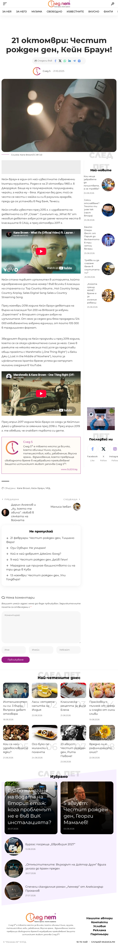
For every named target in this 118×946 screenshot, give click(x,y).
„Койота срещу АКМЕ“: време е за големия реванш (92, 293)
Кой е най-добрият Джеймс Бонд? (35, 553)
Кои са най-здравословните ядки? (15, 748)
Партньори (99, 934)
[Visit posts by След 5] (36, 71)
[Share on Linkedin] (69, 60)
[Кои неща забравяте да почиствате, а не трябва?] (108, 184)
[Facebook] (92, 453)
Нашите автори (99, 918)
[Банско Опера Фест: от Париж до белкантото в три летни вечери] (108, 240)
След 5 (46, 71)
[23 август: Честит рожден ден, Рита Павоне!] (73, 732)
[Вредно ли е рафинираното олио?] (102, 732)
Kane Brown (26, 154)
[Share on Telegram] (74, 60)
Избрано (59, 776)
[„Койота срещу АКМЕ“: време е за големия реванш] (108, 295)
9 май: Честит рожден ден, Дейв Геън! (39, 559)
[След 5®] (59, 4)
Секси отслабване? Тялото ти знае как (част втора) (91, 208)
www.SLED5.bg (69, 469)
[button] (5, 4)
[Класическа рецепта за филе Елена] (73, 690)
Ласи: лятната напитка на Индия (43, 705)
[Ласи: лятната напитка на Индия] (44, 690)
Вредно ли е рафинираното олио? (100, 748)
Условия (99, 926)
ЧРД (47, 488)
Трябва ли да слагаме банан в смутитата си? (92, 266)
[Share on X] (60, 60)
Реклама (99, 930)
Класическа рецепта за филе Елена (73, 705)
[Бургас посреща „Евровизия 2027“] (14, 846)
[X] (103, 453)
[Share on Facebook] (55, 60)
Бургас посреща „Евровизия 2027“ (50, 844)
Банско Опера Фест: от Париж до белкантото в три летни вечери (91, 238)
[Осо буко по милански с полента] (44, 732)
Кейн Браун (37, 488)
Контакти (99, 922)
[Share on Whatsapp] (65, 60)
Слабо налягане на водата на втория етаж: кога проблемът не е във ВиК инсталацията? (29, 806)
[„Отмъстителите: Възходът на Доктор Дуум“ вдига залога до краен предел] (14, 868)
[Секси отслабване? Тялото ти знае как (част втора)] (108, 210)
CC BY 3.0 (37, 154)
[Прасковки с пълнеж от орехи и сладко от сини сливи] (102, 690)
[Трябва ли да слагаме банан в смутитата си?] (108, 268)
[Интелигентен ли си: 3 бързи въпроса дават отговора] (16, 690)
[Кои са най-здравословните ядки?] (16, 732)
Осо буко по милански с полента (40, 748)
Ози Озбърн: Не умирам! (28, 548)
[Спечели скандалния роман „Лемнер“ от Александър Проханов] (14, 891)
